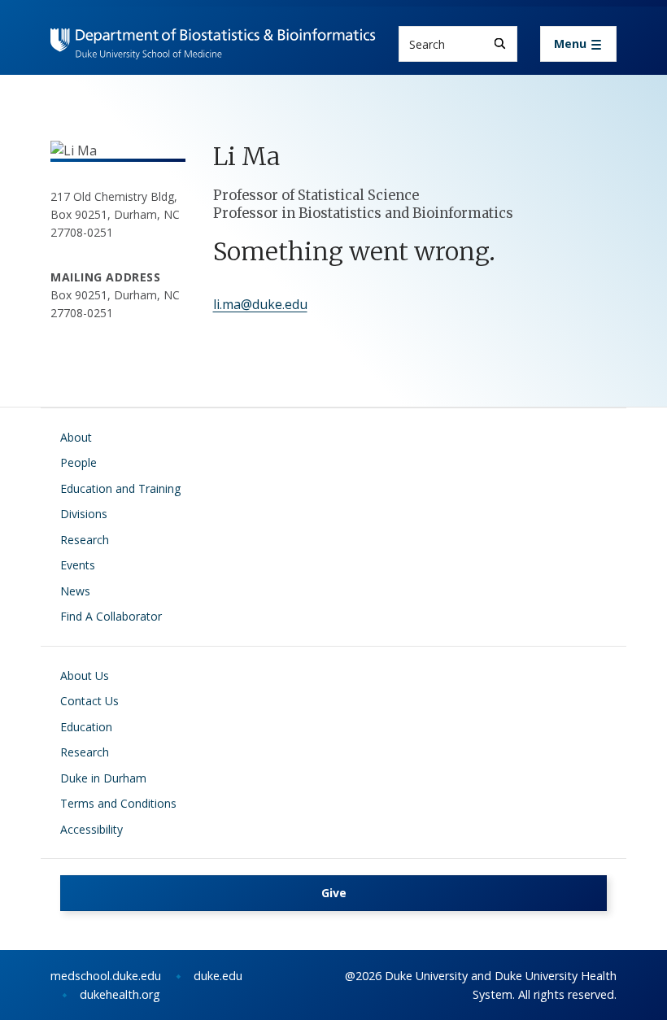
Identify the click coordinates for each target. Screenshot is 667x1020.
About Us (84, 675)
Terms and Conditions (118, 803)
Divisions (83, 513)
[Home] (213, 43)
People (78, 462)
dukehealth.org (120, 994)
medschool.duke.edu (105, 975)
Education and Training (120, 488)
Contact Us (89, 700)
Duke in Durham (103, 778)
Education (86, 726)
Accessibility (91, 829)
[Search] (499, 43)
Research (84, 539)
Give (334, 892)
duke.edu (218, 975)
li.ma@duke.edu (260, 304)
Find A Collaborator (111, 616)
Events (77, 565)
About (76, 437)
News (75, 591)
